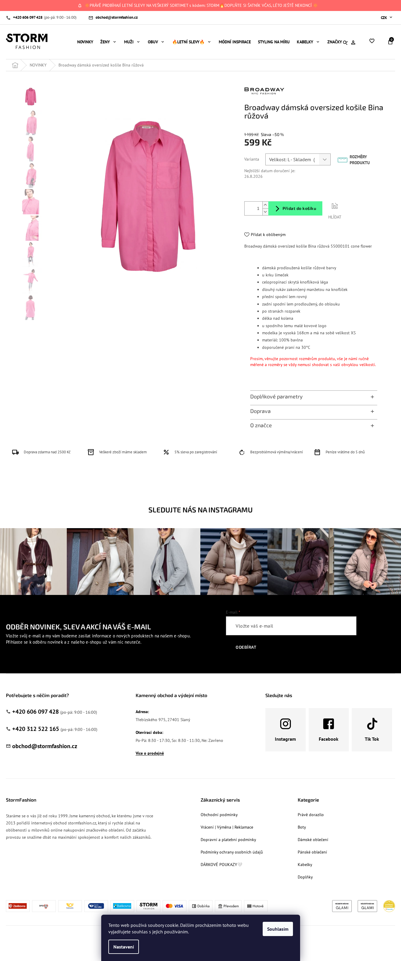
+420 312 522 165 (35, 728)
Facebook (328, 739)
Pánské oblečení (312, 852)
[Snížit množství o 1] (265, 211)
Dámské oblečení (313, 839)
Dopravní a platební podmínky (228, 839)
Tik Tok (372, 739)
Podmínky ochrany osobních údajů (232, 852)
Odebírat (246, 647)
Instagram (285, 739)
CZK (384, 17)
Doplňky (305, 877)
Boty (302, 827)
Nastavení (123, 947)
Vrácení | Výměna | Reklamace (227, 827)
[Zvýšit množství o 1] (265, 205)
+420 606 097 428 (35, 711)
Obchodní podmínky (219, 814)
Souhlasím (278, 929)
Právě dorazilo (311, 814)
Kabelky (305, 864)
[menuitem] (85, 42)
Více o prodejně (150, 753)
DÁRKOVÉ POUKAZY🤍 (221, 864)
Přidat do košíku (299, 208)
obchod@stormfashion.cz (44, 746)
